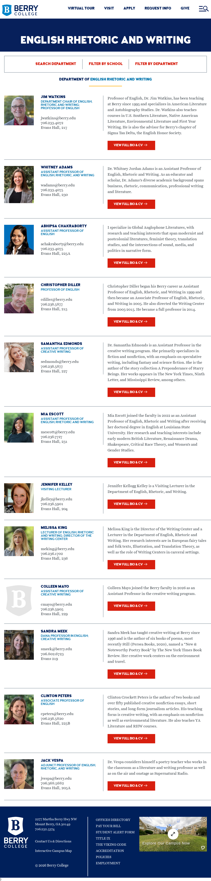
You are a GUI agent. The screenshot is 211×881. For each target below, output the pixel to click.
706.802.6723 (52, 654)
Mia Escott (52, 414)
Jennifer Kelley (56, 485)
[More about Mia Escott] (19, 441)
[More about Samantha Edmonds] (19, 371)
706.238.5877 (52, 304)
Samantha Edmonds (61, 344)
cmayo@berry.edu (56, 604)
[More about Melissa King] (19, 555)
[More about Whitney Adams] (19, 202)
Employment (108, 863)
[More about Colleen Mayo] (19, 615)
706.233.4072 (52, 123)
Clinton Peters (56, 696)
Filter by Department (156, 64)
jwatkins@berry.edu (58, 118)
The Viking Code (111, 844)
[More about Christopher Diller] (19, 312)
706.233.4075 (52, 190)
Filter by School (106, 64)
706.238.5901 (52, 504)
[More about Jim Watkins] (19, 124)
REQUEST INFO (158, 9)
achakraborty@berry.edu (62, 244)
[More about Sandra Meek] (19, 658)
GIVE (185, 9)
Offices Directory (113, 820)
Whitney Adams (57, 167)
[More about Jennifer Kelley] (19, 512)
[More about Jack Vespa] (19, 788)
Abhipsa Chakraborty (64, 226)
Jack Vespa (52, 761)
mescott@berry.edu (58, 432)
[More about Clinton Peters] (19, 723)
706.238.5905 (52, 609)
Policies (103, 857)
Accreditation (110, 851)
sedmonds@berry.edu (60, 362)
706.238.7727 (51, 437)
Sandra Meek (54, 632)
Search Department (55, 64)
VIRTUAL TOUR (81, 9)
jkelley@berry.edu (56, 499)
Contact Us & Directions (53, 841)
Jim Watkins (53, 97)
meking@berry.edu (57, 549)
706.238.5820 (52, 719)
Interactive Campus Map (53, 851)
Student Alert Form (115, 832)
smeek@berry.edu (56, 649)
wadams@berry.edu (58, 185)
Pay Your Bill (108, 826)
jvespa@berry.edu (56, 778)
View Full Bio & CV (128, 145)
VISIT (109, 9)
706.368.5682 (52, 783)
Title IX (103, 838)
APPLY (129, 9)
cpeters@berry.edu (57, 714)
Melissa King (54, 528)
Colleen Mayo (55, 587)
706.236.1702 (52, 554)
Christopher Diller (60, 285)
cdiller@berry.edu (56, 300)
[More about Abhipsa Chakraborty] (19, 253)
